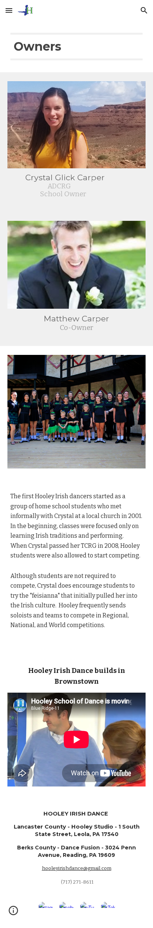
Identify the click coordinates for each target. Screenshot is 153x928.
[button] (9, 10)
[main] (76, 46)
